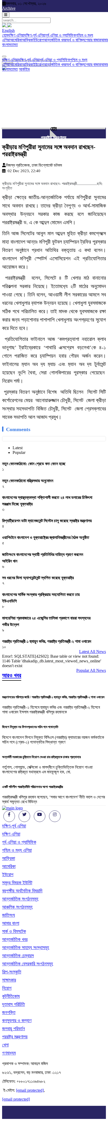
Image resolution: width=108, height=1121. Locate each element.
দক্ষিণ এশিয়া (16, 35)
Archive (8, 8)
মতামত (13, 44)
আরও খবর (11, 675)
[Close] (4, 56)
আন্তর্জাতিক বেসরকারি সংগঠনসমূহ (27, 963)
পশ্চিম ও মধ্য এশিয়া (17, 850)
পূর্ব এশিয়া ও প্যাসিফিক (60, 35)
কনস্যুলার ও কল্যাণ (16, 1020)
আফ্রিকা (27, 40)
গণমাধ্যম (9, 1053)
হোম (5, 35)
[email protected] (30, 1090)
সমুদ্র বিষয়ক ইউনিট (17, 882)
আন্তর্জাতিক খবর (55, 40)
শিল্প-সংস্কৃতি (11, 971)
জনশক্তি (8, 1012)
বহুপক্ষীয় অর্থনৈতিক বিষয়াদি (22, 890)
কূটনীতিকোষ (11, 996)
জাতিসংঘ (8, 915)
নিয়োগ (7, 988)
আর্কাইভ (24, 69)
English (8, 30)
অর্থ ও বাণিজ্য (75, 40)
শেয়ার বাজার (93, 40)
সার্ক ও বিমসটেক (14, 931)
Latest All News (92, 651)
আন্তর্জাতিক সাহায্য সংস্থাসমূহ (25, 947)
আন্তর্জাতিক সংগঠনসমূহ (20, 899)
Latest (18, 448)
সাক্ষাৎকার (9, 980)
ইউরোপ (38, 40)
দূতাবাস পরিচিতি (13, 1004)
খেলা (5, 1044)
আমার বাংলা (10, 923)
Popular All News (91, 670)
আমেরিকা (16, 40)
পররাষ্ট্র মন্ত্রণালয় (53, 137)
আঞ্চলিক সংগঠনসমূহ (17, 907)
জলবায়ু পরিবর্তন (13, 1028)
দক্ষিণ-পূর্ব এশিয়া (34, 35)
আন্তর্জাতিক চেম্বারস (18, 955)
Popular (19, 452)
